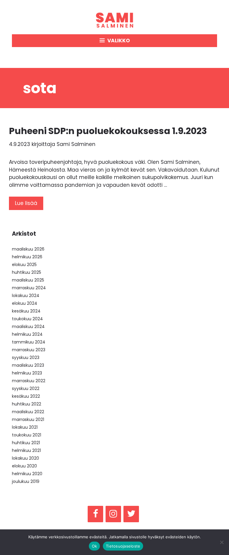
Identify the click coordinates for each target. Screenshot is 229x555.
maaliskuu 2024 (28, 326)
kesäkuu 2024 (26, 311)
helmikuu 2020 (27, 474)
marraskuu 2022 (28, 381)
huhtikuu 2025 (26, 272)
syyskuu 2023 (25, 357)
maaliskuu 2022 (28, 412)
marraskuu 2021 (28, 419)
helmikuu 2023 (27, 373)
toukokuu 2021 (26, 435)
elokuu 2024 (24, 303)
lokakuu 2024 (25, 296)
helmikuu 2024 (27, 334)
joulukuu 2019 (25, 481)
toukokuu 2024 (27, 319)
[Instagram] (113, 514)
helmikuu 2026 (27, 257)
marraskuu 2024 (29, 288)
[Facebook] (95, 514)
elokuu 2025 (24, 265)
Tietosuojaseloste (123, 546)
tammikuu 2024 (28, 342)
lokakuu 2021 (25, 427)
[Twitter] (131, 514)
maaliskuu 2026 (28, 249)
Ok (94, 546)
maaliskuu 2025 (28, 280)
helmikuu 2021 (26, 450)
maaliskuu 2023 (28, 365)
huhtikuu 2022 (26, 404)
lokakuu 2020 (25, 458)
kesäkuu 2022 (26, 396)
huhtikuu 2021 (26, 443)
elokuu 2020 (24, 466)
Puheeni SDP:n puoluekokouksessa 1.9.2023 (108, 131)
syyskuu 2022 (25, 388)
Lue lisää (26, 203)
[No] (222, 542)
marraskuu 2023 (28, 350)
